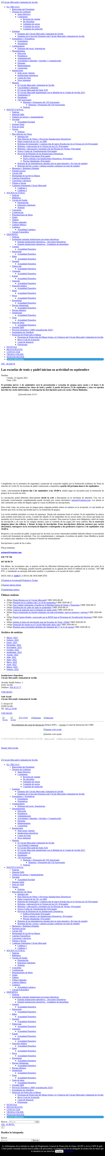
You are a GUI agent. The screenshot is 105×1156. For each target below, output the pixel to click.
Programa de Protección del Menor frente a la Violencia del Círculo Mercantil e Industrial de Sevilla (60, 337)
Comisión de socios (31, 26)
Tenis (14, 317)
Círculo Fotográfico (20, 232)
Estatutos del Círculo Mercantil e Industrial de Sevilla (40, 34)
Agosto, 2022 (12, 655)
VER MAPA (6, 692)
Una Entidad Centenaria (28, 87)
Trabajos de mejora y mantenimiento (27, 117)
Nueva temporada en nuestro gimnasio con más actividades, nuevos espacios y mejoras (50, 612)
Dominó (15, 261)
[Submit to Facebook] (11, 580)
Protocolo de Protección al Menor (26, 335)
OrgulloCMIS (18, 327)
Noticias (26, 107)
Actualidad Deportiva (27, 249)
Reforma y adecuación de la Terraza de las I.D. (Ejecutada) (43, 146)
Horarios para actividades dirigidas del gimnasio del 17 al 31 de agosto (43, 627)
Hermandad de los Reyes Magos (26, 176)
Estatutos (16, 31)
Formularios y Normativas (23, 39)
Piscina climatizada (20, 305)
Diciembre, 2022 (14, 645)
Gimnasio (16, 271)
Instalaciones (17, 70)
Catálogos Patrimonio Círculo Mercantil (29, 185)
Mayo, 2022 (12, 662)
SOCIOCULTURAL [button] (16, 193)
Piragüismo (17, 300)
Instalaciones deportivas (28, 75)
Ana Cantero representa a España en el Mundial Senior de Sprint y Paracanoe (46, 605)
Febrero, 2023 (13, 640)
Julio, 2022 (11, 657)
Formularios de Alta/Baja (23, 332)
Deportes (21, 63)
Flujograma (22, 344)
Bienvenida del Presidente (23, 9)
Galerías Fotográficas (21, 178)
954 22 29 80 (11, 708)
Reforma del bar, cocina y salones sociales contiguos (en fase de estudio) (49, 166)
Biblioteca (16, 198)
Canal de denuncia (25, 342)
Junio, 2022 (12, 659)
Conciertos (16, 210)
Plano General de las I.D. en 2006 (32, 141)
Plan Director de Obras (22, 134)
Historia (15, 83)
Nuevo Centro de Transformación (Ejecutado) (37, 151)
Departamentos (18, 51)
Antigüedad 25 (24, 95)
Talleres (15, 220)
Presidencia (22, 56)
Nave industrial (24, 80)
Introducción (23, 136)
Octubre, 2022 (13, 650)
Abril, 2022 (12, 664)
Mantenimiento (24, 65)
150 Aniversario (24, 100)
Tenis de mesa (18, 322)
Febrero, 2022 (13, 669)
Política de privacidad (66, 739)
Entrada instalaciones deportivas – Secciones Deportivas (42, 242)
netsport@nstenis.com (81, 500)
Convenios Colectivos (21, 180)
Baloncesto (17, 251)
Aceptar (59, 1151)
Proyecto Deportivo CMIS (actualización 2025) (32, 330)
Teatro (15, 217)
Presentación (23, 202)
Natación (16, 281)
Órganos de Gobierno (21, 12)
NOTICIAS (12, 347)
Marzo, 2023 (12, 637)
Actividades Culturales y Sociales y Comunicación (39, 61)
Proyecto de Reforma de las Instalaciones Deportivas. (40, 154)
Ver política (69, 1151)
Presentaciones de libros (22, 215)
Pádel (14, 291)
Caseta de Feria (24, 78)
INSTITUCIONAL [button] (15, 109)
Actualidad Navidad (26, 122)
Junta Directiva (24, 14)
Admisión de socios (31, 24)
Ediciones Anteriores (26, 205)
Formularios (23, 41)
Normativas (22, 43)
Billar (14, 256)
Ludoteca (16, 227)
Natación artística (19, 286)
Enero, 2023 (12, 642)
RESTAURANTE (15, 349)
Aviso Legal (49, 739)
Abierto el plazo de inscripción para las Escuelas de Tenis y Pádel (41, 622)
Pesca (14, 295)
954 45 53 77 (15, 687)
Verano (15, 129)
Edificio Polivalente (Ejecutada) (36, 156)
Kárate (15, 276)
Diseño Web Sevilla (9, 748)
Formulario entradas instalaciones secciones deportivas (35, 239)
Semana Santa (18, 124)
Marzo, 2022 (12, 667)
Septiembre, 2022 (14, 652)
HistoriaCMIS (18, 114)
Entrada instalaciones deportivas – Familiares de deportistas (43, 244)
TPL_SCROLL (8, 1124)
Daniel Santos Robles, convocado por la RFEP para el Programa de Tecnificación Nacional (52, 617)
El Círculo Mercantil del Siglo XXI (33, 90)
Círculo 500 (17, 173)
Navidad (15, 119)
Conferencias (17, 212)
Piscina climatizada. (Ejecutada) (36, 161)
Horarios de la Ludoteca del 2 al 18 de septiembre (34, 602)
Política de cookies (86, 739)
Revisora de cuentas (31, 19)
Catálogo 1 (22, 188)
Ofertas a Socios (19, 183)
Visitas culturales (19, 222)
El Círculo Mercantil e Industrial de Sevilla (36, 85)
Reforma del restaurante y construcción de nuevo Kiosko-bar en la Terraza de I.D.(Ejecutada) (58, 144)
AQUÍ (17, 576)
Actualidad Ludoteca (27, 229)
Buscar (4, 1138)
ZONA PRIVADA (15, 359)
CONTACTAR (13, 352)
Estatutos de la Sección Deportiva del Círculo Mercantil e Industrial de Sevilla (51, 36)
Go (37, 1122)
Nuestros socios (19, 171)
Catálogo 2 (22, 190)
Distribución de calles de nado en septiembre (32, 607)
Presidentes (22, 97)
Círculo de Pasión (19, 200)
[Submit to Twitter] (29, 580)
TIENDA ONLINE (15, 354)
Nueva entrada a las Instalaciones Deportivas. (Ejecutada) (47, 158)
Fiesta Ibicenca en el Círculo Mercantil (30, 600)
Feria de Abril (18, 127)
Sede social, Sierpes (26, 73)
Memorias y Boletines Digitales (25, 168)
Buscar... (5, 1122)
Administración (24, 58)
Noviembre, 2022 (14, 647)
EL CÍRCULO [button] (13, 7)
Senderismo (17, 313)
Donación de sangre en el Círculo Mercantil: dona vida (37, 624)
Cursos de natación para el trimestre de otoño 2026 (35, 610)
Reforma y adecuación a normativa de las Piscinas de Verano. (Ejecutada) (49, 149)
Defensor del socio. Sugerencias (31, 48)
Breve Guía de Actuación (28, 339)
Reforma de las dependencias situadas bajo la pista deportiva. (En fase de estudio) (53, 163)
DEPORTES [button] (12, 234)
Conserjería (22, 68)
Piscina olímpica (19, 310)
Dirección (22, 53)
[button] (8, 364)
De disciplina (28, 21)
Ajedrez (15, 247)
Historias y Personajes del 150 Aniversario (41, 102)
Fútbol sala (16, 266)
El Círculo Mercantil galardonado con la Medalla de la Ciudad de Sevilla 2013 (51, 92)
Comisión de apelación (33, 29)
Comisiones (23, 16)
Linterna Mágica (19, 224)
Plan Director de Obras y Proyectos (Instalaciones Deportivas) (44, 139)
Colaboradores (18, 46)
